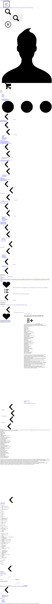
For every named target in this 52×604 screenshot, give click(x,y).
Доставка (3, 94)
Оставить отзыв (2, 572)
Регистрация (2, 281)
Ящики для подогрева (3, 180)
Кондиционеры (4, 100)
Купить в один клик (32, 403)
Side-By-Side (3, 255)
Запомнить (2, 277)
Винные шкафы (2, 140)
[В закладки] (6, 319)
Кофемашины (4, 218)
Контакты (3, 96)
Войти (1, 278)
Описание (3, 409)
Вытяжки (1, 177)
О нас (3, 594)
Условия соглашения (5, 596)
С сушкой (3, 238)
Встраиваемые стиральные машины (5, 160)
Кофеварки (3, 217)
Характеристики (2, 502)
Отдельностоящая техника (5, 99)
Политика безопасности (5, 595)
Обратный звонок (8, 0)
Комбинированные (4, 138)
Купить (28, 403)
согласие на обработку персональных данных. (20, 304)
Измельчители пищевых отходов (4, 179)
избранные (45, 287)
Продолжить (17, 579)
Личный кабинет (24, 287)
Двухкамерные (4, 175)
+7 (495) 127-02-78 (2, 0)
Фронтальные (4, 239)
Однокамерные (4, 176)
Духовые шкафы (2, 178)
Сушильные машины (3, 240)
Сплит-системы (4, 266)
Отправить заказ (26, 585)
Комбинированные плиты (5, 201)
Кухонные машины (4, 219)
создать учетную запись (32, 287)
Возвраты (3, 601)
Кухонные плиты (2, 193)
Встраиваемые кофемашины (4, 141)
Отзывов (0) (3, 422)
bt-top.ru (1, 603)
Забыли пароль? (10, 276)
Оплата (3, 95)
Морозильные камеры (3, 120)
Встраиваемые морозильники (4, 142)
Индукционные (4, 137)
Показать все (4, 139)
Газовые (3, 136)
